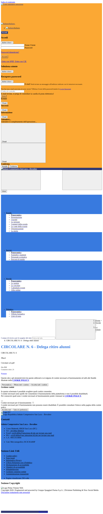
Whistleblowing (12, 469)
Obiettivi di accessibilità (15, 467)
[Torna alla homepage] (51, 169)
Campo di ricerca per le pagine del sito (16, 338)
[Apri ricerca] (82, 180)
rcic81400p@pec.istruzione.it (32, 435)
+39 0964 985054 (17, 431)
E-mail (27, 84)
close (4, 191)
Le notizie (98, 328)
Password (28, 48)
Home (97, 320)
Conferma (13, 166)
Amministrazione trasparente (17, 474)
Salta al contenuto (8, 2)
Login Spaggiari (65, 89)
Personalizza (6, 385)
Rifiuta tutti (21, 385)
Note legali (10, 458)
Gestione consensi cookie (16, 472)
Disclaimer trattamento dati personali (15, 492)
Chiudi (4, 103)
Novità (98, 323)
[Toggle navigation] (21, 180)
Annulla (4, 166)
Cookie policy (11, 456)
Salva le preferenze (20, 410)
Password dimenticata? (10, 52)
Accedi (4, 32)
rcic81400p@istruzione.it (32, 433)
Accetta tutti (39, 385)
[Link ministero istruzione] (12, 4)
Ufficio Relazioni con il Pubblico (19, 463)
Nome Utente (30, 45)
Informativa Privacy (14, 460)
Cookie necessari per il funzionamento (16, 403)
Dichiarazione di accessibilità (17, 465)
